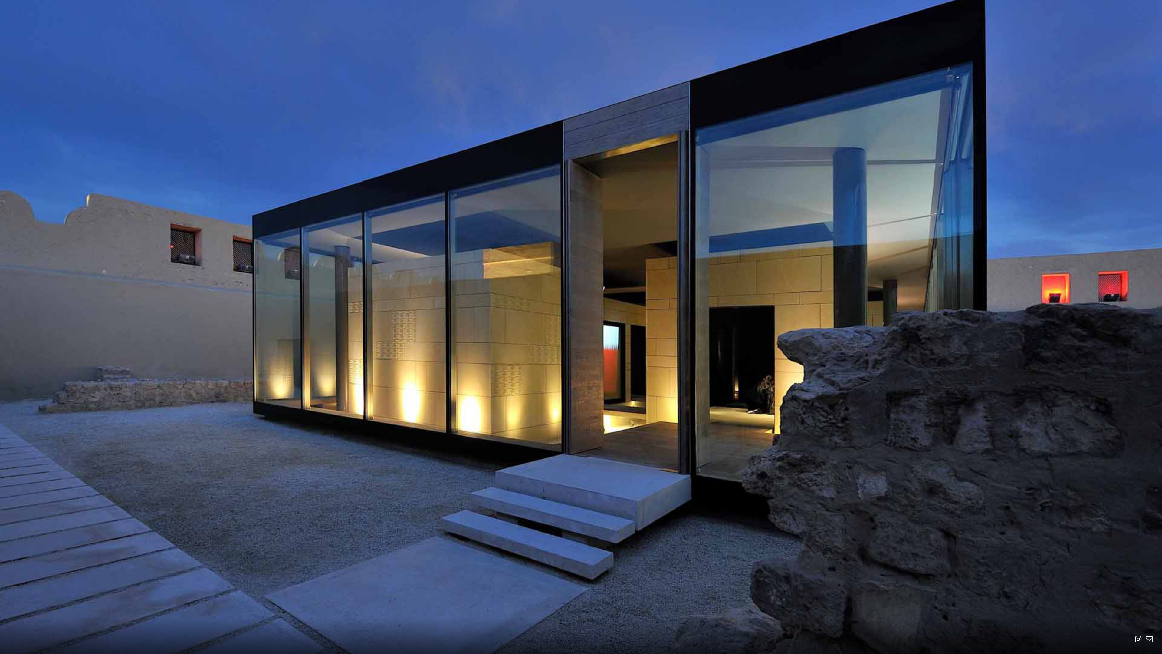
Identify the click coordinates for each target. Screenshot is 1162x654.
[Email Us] (1148, 639)
